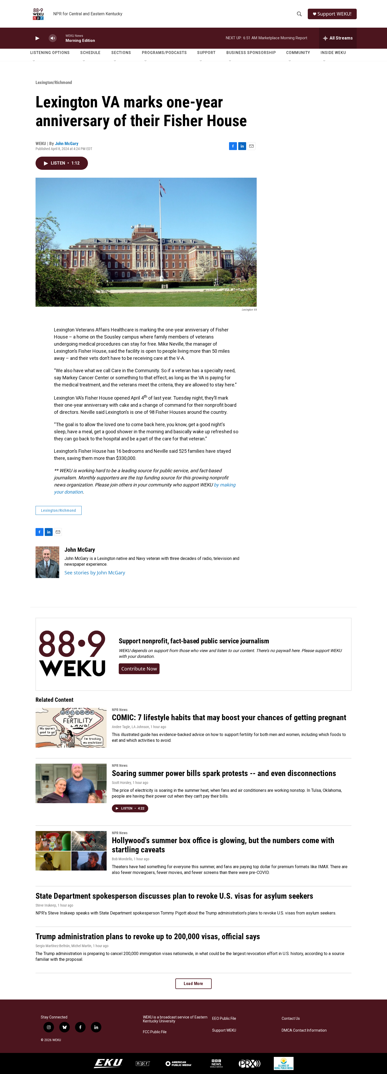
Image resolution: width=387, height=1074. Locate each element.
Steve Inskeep (46, 905)
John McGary (66, 143)
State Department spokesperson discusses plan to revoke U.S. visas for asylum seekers (174, 896)
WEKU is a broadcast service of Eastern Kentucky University (175, 1019)
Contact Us (291, 1019)
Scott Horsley (121, 782)
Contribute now (139, 668)
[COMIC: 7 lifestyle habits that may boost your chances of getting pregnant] (71, 727)
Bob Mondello (122, 859)
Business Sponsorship (251, 53)
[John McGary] (47, 562)
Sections (121, 53)
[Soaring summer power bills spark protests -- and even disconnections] (71, 783)
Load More (193, 983)
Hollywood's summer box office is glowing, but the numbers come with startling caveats (223, 845)
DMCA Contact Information (304, 1030)
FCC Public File (155, 1032)
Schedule (90, 53)
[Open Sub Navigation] (34, 61)
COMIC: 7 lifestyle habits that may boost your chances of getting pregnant (229, 717)
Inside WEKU (333, 53)
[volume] (52, 38)
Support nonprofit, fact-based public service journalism (194, 641)
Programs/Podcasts (164, 53)
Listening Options (50, 53)
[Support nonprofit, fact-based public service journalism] (72, 654)
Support (206, 53)
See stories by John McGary (94, 572)
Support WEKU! (334, 14)
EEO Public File (224, 1019)
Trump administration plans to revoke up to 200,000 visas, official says (148, 936)
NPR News (119, 710)
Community (298, 53)
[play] (37, 38)
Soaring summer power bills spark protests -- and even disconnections (224, 773)
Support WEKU (224, 1030)
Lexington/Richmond (54, 82)
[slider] (61, 38)
